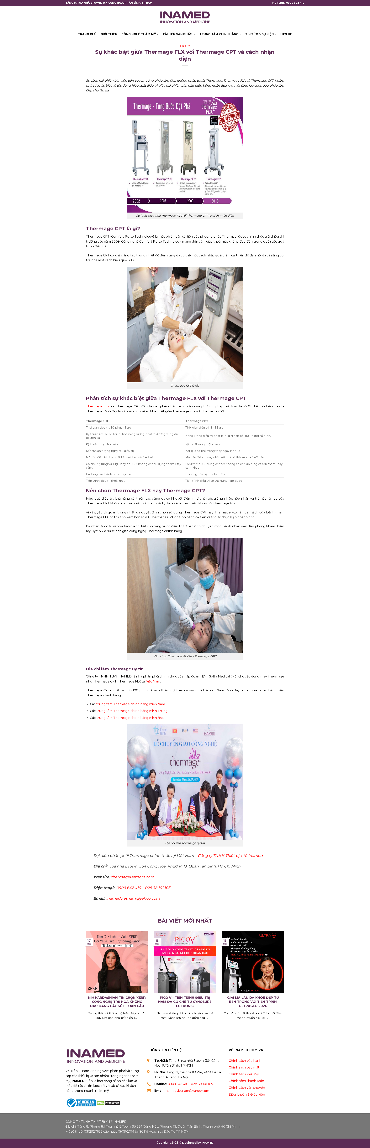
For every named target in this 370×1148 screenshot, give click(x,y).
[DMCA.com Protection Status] (108, 1102)
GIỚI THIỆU (109, 34)
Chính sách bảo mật (244, 1067)
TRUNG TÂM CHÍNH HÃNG (219, 34)
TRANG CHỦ (87, 34)
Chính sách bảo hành (245, 1061)
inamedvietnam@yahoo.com (187, 1091)
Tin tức (185, 46)
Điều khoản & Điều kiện (247, 1094)
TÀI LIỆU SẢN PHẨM (178, 34)
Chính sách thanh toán (246, 1081)
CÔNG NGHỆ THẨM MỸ (138, 34)
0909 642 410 (178, 1084)
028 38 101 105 (202, 1084)
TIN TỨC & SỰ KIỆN (259, 34)
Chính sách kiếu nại (244, 1074)
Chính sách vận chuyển (247, 1087)
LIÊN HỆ (286, 34)
